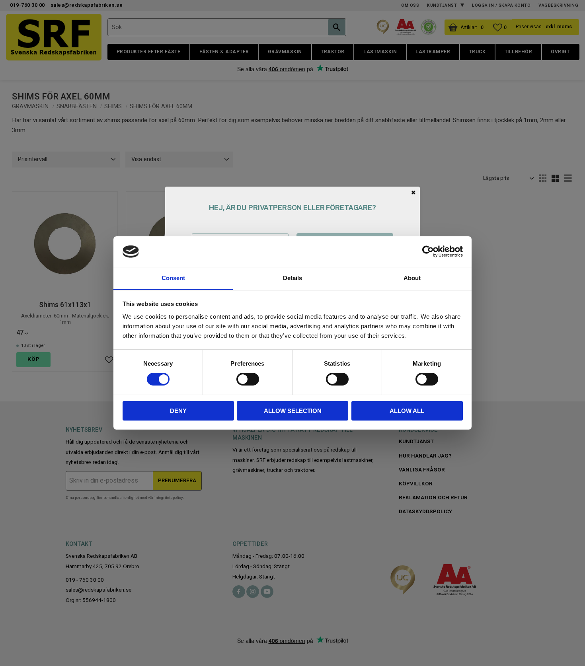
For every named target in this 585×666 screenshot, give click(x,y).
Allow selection (293, 410)
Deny (178, 410)
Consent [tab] (173, 278)
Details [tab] (292, 278)
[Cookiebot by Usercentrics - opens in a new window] (428, 251)
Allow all (407, 410)
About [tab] (412, 278)
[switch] (247, 379)
